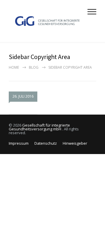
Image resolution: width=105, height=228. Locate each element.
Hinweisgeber (75, 143)
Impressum (19, 143)
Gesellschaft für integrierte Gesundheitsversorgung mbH (39, 127)
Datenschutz (45, 143)
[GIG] (48, 21)
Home (14, 67)
